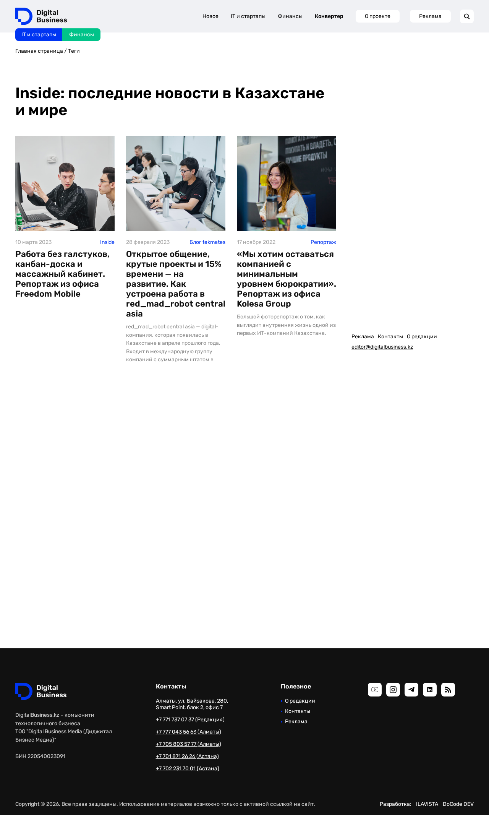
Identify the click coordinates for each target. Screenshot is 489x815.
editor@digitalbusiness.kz (382, 347)
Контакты (390, 336)
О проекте (377, 16)
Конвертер (329, 16)
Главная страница (39, 51)
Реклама (430, 16)
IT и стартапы (38, 34)
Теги (74, 51)
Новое (210, 16)
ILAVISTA (427, 804)
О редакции (422, 336)
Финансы (81, 34)
